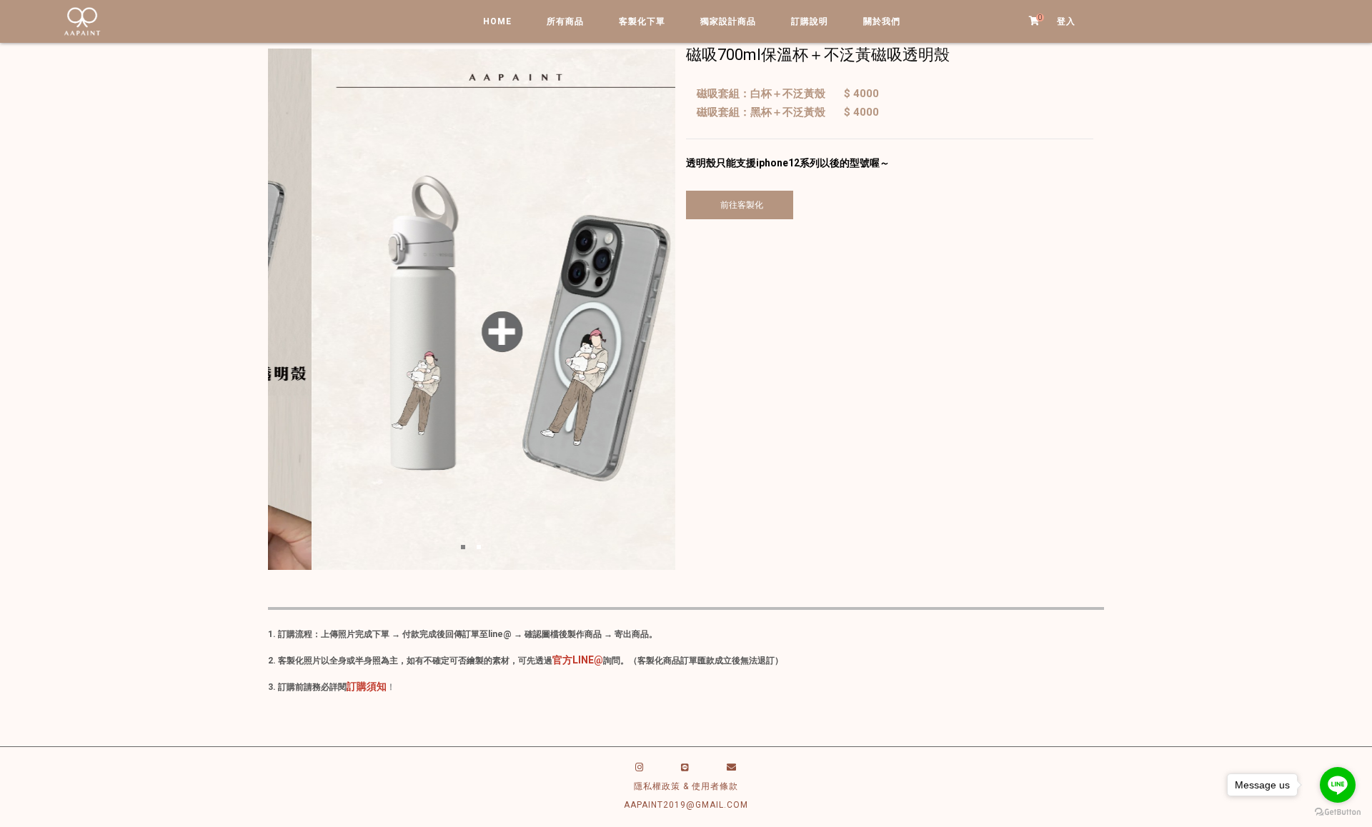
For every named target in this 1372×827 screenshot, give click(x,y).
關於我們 (881, 21)
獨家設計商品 (728, 21)
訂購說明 (809, 21)
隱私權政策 (657, 786)
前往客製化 (739, 205)
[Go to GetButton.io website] (1338, 812)
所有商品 (565, 21)
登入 (1066, 21)
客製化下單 (642, 21)
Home (497, 21)
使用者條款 (715, 786)
